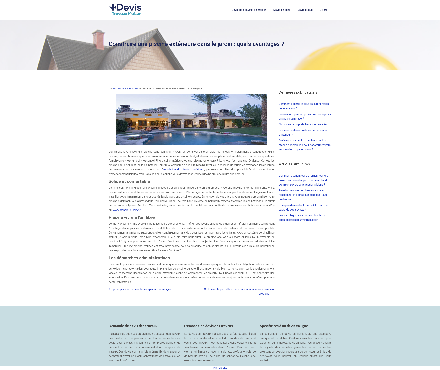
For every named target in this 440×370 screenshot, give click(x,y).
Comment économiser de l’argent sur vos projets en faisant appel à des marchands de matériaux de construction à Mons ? (303, 180)
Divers (323, 9)
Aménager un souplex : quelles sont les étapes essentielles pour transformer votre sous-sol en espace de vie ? (305, 145)
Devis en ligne (281, 9)
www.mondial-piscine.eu (127, 210)
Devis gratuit (305, 9)
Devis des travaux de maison (249, 9)
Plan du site (220, 367)
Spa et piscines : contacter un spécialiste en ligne (141, 289)
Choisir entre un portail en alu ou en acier (303, 124)
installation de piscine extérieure (183, 169)
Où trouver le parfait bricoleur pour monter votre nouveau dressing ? (238, 291)
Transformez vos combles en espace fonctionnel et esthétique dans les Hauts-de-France (304, 195)
